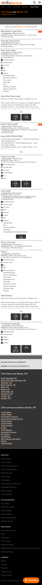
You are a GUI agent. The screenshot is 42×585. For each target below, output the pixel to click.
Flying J (4, 251)
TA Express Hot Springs (10, 323)
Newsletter (5, 538)
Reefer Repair (6, 421)
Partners (4, 568)
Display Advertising (8, 518)
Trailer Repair (6, 415)
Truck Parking (6, 443)
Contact (4, 564)
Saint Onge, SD (7, 392)
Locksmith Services (8, 432)
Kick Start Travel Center (10, 41)
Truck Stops (5, 477)
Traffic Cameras (7, 552)
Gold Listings (6, 511)
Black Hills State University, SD (13, 381)
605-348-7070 (6, 52)
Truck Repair (6, 412)
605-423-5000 (6, 43)
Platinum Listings (8, 507)
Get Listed (5, 503)
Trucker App (5, 541)
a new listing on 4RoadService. (15, 366)
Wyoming (16, 7)
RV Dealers (5, 435)
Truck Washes (6, 430)
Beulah (25, 7)
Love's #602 (6, 191)
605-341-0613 (6, 126)
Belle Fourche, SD (8, 385)
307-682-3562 (6, 253)
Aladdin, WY (6, 398)
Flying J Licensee (8, 156)
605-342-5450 (6, 158)
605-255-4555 (6, 244)
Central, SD (5, 396)
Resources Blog (7, 545)
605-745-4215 (6, 325)
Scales (3, 428)
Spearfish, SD (6, 383)
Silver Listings (6, 514)
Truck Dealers (6, 423)
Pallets (3, 441)
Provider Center (7, 521)
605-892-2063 (6, 33)
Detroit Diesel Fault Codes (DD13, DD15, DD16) (20, 548)
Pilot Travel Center (8, 50)
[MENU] (39, 2)
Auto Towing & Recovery (10, 439)
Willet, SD (5, 387)
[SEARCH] (34, 2)
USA (9, 7)
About (3, 561)
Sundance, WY (7, 394)
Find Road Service (8, 530)
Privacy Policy (6, 575)
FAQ (2, 534)
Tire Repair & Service (9, 417)
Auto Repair (5, 437)
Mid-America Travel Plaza (11, 31)
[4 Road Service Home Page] (11, 2)
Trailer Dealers (7, 426)
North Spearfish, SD (9, 378)
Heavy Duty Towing (8, 469)
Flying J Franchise (8, 242)
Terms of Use (6, 572)
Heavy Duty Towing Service (12, 419)
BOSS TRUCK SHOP (9, 124)
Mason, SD (5, 389)
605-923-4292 (6, 193)
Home (3, 7)
